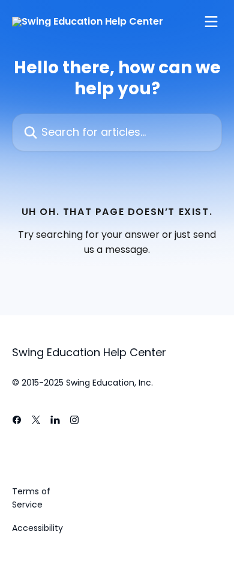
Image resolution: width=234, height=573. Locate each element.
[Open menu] (211, 21)
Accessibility (37, 528)
